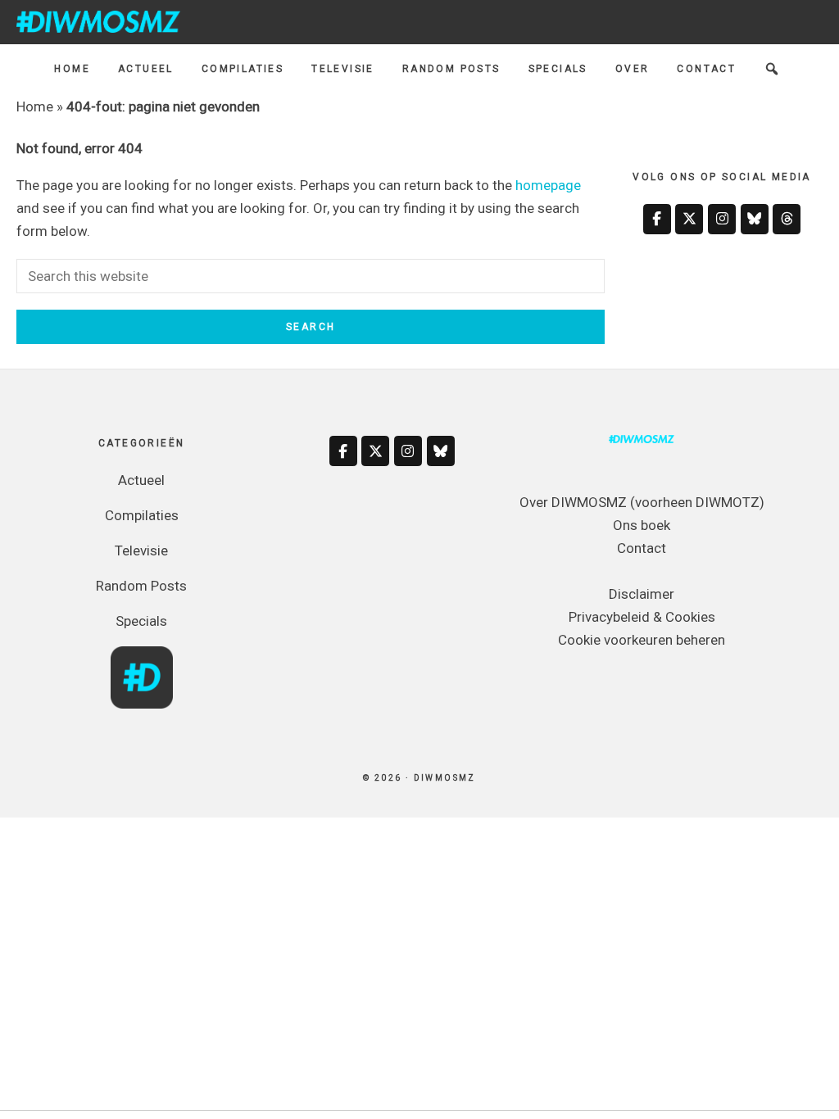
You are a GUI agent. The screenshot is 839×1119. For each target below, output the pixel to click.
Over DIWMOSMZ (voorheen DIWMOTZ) (641, 502)
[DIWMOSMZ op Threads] (786, 219)
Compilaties (142, 515)
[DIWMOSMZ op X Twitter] (689, 219)
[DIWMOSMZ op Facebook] (657, 219)
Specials (141, 621)
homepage (548, 185)
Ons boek (641, 525)
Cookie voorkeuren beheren (641, 640)
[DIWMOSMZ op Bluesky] (755, 219)
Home (34, 106)
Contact (641, 548)
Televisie (141, 550)
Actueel (141, 480)
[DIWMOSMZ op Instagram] (722, 219)
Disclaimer (641, 594)
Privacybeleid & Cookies (642, 617)
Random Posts (141, 586)
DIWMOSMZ (98, 21)
